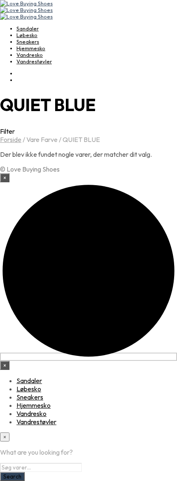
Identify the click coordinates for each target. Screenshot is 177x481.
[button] (88, 131)
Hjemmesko (30, 48)
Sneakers (27, 41)
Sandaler (27, 28)
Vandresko (29, 54)
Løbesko (26, 35)
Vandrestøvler (34, 61)
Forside (10, 139)
